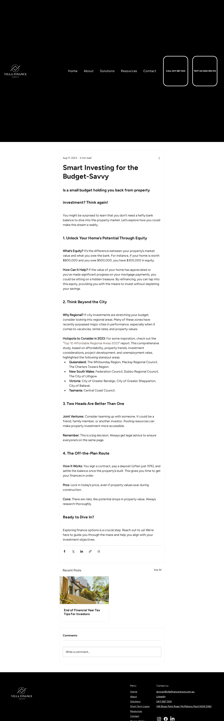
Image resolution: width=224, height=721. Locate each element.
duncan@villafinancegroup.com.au (175, 691)
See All (157, 569)
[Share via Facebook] (64, 551)
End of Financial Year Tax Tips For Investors (82, 612)
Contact (134, 716)
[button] (126, 71)
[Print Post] (98, 551)
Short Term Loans (140, 706)
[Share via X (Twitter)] (73, 551)
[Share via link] (90, 551)
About (133, 696)
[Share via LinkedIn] (81, 551)
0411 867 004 (164, 701)
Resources (136, 711)
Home (133, 691)
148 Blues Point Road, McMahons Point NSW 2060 (184, 706)
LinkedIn (161, 696)
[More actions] (159, 158)
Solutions (135, 701)
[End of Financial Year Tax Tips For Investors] (84, 590)
